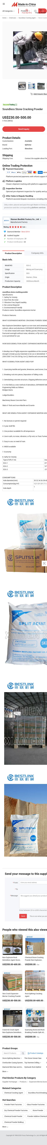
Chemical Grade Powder (13, 1116)
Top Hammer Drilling (31, 1062)
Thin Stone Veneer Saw (32, 1058)
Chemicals (12, 18)
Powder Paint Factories (13, 1104)
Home (4, 18)
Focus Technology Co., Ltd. (30, 1135)
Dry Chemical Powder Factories (16, 1110)
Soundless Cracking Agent (27, 18)
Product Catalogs (36, 1053)
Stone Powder (38, 1110)
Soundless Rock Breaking (37, 1093)
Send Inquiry (23, 129)
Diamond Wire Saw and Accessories (15, 1067)
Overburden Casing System (12, 1062)
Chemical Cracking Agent (13, 1093)
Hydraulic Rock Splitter (32, 1067)
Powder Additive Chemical (37, 1116)
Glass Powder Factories (36, 1104)
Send (23, 916)
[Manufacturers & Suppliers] (23, 4)
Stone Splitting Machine (11, 1058)
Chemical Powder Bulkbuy (14, 1122)
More (4, 1127)
